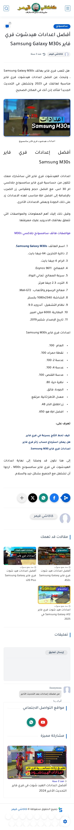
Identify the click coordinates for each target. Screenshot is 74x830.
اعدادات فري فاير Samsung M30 (50, 449)
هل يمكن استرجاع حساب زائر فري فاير (46, 442)
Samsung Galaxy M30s (31, 246)
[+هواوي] (30, 816)
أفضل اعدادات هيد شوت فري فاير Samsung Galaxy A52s (54, 576)
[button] (54, 497)
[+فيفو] (55, 823)
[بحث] (6, 8)
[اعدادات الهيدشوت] (51, 816)
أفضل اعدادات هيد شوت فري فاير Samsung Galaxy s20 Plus (20, 576)
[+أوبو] (22, 816)
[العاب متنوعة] (12, 823)
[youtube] (42, 722)
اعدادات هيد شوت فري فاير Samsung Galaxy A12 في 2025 (54, 615)
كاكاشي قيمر (56, 54)
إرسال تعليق (56, 652)
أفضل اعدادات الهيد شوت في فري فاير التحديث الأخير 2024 (39, 788)
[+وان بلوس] (47, 823)
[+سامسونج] (44, 816)
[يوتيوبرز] (19, 823)
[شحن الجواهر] (33, 823)
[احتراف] (58, 816)
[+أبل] (15, 816)
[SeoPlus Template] (60, 809)
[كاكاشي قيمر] (37, 8)
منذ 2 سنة (58, 781)
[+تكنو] (8, 816)
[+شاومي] (37, 816)
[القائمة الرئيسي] (67, 8)
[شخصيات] (26, 823)
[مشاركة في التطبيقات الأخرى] (21, 497)
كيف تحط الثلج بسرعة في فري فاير (48, 435)
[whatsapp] (31, 722)
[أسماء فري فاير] (40, 823)
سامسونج (62, 26)
